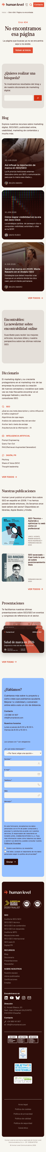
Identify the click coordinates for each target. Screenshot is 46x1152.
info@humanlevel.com (13, 718)
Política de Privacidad (12, 843)
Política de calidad (23, 1118)
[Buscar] (38, 98)
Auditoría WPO (10, 932)
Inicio (4, 12)
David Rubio (15, 235)
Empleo (7, 983)
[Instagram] (23, 998)
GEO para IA (9, 942)
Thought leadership (10, 466)
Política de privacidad (23, 1114)
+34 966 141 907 (11, 715)
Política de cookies (23, 1109)
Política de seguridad (23, 1123)
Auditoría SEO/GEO (12, 919)
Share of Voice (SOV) (11, 463)
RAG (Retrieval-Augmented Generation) (19, 447)
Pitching (5, 459)
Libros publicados (12, 976)
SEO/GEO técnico (12, 922)
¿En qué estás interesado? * (14, 749)
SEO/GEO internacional (14, 939)
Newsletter (9, 964)
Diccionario (9, 957)
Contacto (38, 4)
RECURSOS (9, 950)
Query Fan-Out (8, 444)
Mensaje (8, 801)
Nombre (7, 759)
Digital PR (8, 945)
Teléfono (8, 780)
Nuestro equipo (11, 973)
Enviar (9, 862)
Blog (6, 954)
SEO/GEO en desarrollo (14, 929)
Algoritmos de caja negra (13, 417)
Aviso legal (23, 1104)
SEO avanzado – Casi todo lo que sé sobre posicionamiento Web (36, 559)
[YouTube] (12, 998)
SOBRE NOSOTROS (13, 969)
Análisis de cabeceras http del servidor (19, 421)
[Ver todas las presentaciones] (23, 639)
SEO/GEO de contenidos (15, 925)
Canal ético (23, 1128)
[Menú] (26, 5)
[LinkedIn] (6, 998)
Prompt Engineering (10, 440)
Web (6, 791)
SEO (6, 915)
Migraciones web (11, 935)
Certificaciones (10, 979)
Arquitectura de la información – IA (17, 428)
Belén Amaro (15, 183)
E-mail (7, 770)
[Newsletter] (29, 998)
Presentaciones (10, 961)
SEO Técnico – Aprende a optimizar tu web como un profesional (36, 523)
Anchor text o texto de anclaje (15, 424)
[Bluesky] (18, 998)
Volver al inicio (23, 50)
